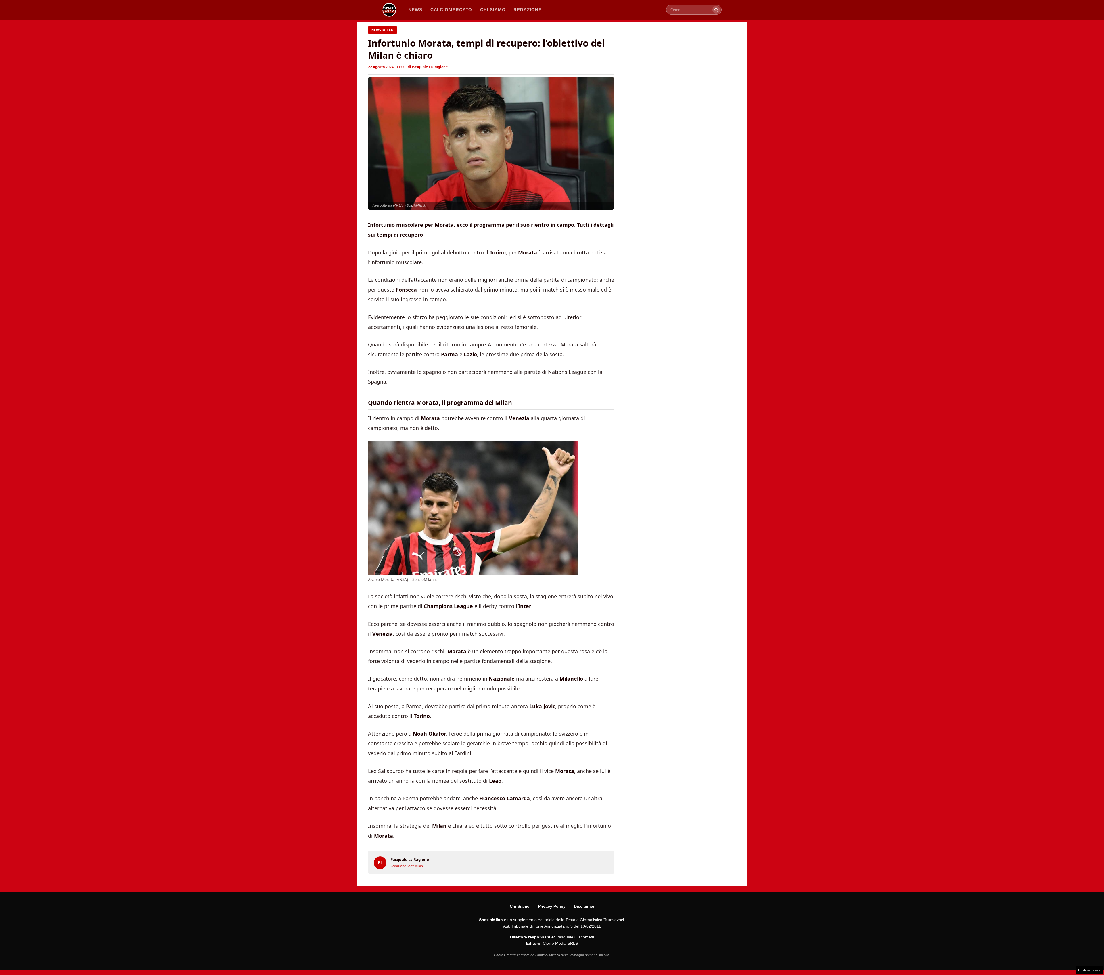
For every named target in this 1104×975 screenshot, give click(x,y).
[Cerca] (716, 10)
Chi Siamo (520, 906)
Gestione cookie (1089, 970)
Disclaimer (584, 906)
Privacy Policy (552, 906)
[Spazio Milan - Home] (389, 10)
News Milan (382, 30)
